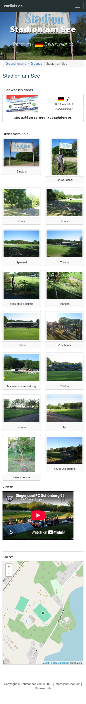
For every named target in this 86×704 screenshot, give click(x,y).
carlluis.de (13, 5)
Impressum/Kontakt (67, 684)
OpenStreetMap (61, 662)
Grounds (36, 63)
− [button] (9, 573)
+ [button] (9, 566)
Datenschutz (43, 688)
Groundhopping (16, 63)
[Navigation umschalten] (77, 6)
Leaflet (45, 662)
